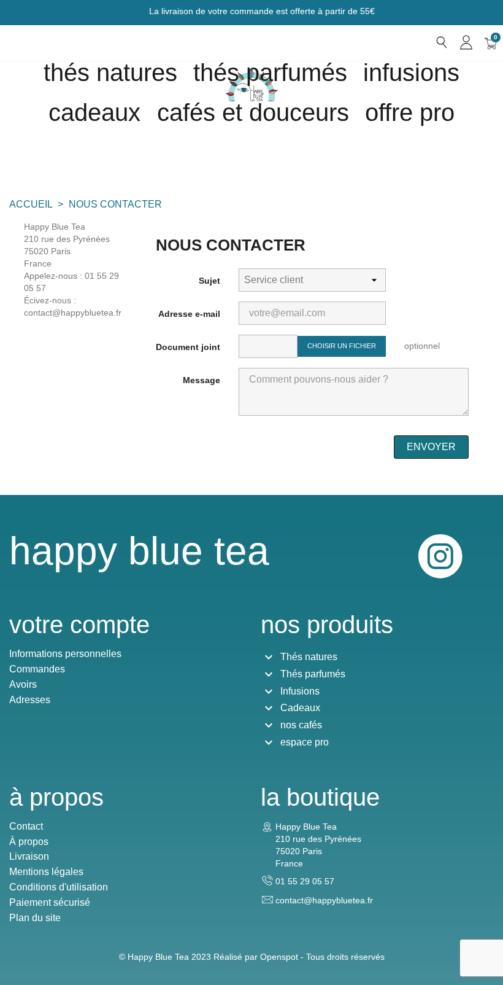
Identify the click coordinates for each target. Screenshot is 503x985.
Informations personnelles (65, 653)
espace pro (304, 742)
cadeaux (94, 112)
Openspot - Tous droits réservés (322, 957)
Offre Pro (410, 112)
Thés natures (110, 72)
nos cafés (301, 725)
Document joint (188, 347)
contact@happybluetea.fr (324, 900)
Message (201, 380)
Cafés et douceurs (253, 112)
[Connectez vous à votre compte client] (466, 42)
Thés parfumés (270, 72)
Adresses (29, 700)
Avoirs (23, 684)
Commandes (37, 669)
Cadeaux (300, 708)
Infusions (411, 72)
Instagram (440, 556)
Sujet (209, 281)
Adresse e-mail (189, 314)
